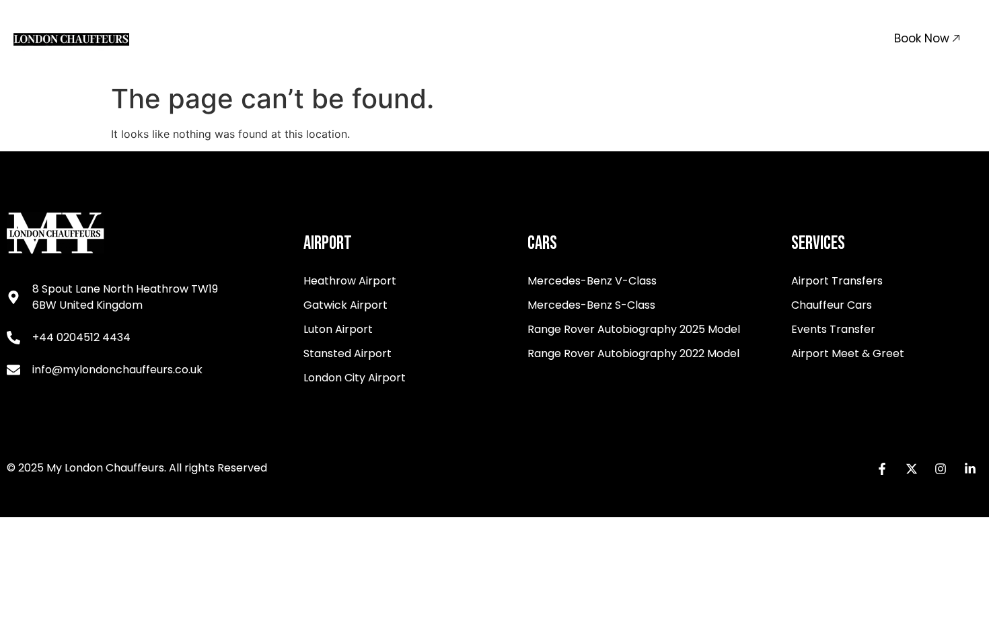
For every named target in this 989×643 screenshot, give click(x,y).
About (610, 38)
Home (220, 38)
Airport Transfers (303, 38)
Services (410, 38)
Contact (669, 38)
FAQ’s (726, 38)
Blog (773, 38)
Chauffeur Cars (513, 38)
